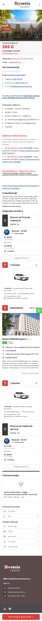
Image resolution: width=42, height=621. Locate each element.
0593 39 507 (17, 79)
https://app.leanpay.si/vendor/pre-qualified (21, 160)
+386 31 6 (19, 83)
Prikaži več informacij (11, 206)
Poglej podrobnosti (21, 258)
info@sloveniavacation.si (21, 86)
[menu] (39, 5)
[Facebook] (9, 608)
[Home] (4, 608)
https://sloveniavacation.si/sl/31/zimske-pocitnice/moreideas (21, 187)
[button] (6, 324)
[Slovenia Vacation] (12, 568)
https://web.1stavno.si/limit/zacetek (20, 151)
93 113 (25, 83)
